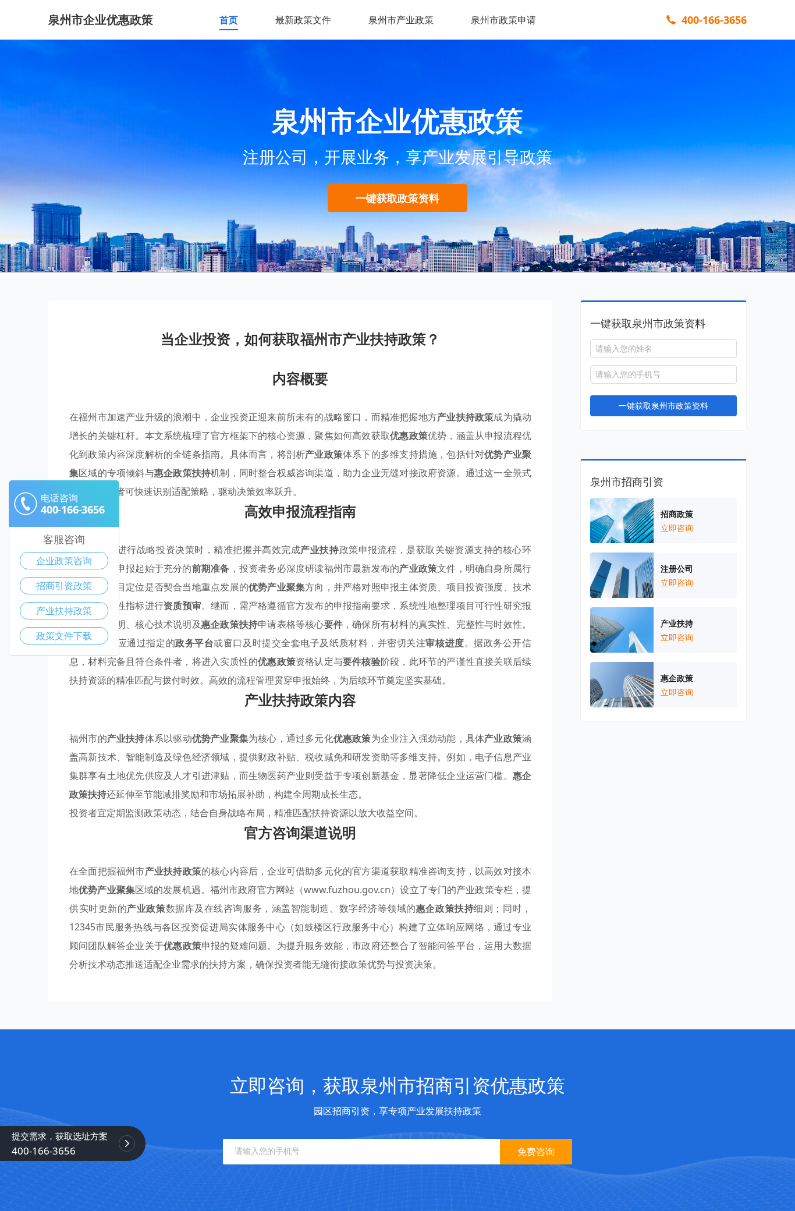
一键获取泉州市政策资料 (663, 405)
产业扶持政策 (64, 610)
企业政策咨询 (64, 560)
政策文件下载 (64, 635)
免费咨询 (536, 1151)
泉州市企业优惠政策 (100, 19)
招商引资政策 (64, 585)
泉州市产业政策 (401, 19)
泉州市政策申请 (503, 19)
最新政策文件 (303, 19)
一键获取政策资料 (397, 198)
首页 (228, 19)
